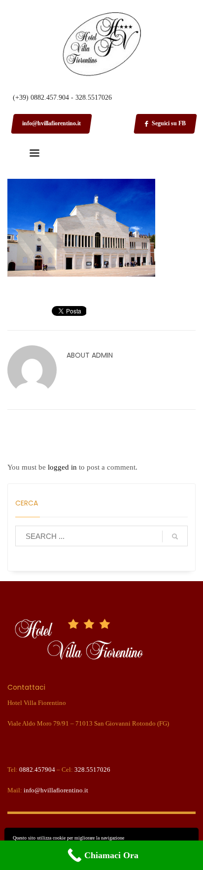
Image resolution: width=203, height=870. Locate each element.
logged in (63, 467)
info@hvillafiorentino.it (56, 790)
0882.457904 (37, 769)
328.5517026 (92, 769)
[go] (175, 536)
